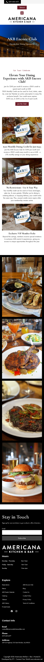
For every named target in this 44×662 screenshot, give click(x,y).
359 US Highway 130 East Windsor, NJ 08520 (16, 643)
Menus (4, 588)
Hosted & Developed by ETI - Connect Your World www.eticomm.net (22, 658)
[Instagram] (16, 611)
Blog (24, 588)
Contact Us (26, 592)
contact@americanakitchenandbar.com (13, 629)
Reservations (5, 585)
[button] (22, 12)
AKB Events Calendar (8, 592)
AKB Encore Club (28, 585)
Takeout (4, 599)
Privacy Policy (27, 599)
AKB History (5, 603)
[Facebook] (12, 611)
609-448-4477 (6, 636)
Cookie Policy (27, 596)
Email (3, 529)
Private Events (6, 607)
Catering (4, 596)
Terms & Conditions (29, 603)
